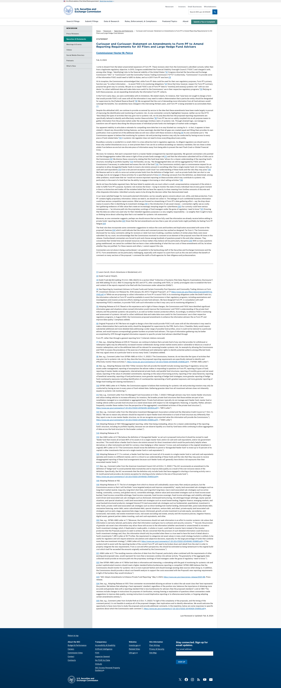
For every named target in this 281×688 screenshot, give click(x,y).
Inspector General (102, 656)
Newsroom (169, 7)
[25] (190, 241)
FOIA (97, 653)
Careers (71, 649)
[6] (136, 101)
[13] (131, 162)
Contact (71, 656)
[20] (179, 207)
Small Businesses (195, 7)
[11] (165, 156)
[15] (119, 170)
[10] (120, 138)
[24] (114, 230)
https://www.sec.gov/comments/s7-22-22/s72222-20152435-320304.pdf (126, 408)
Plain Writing (154, 645)
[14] (157, 164)
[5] (201, 89)
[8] (156, 118)
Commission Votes (75, 653)
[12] (111, 159)
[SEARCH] (214, 11)
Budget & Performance (77, 645)
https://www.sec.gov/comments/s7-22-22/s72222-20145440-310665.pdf (126, 420)
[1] (97, 272)
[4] (166, 84)
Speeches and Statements (123, 31)
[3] (170, 77)
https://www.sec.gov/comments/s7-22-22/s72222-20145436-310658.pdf (157, 362)
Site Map (153, 653)
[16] (209, 170)
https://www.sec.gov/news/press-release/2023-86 (184, 577)
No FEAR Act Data (102, 660)
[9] (182, 133)
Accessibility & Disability (105, 645)
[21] (202, 209)
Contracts (72, 660)
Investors (182, 7)
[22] (123, 221)
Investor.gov (134, 645)
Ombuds (98, 664)
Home (98, 31)
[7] (97, 106)
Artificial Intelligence (103, 649)
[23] (104, 224)
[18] (181, 180)
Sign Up (181, 662)
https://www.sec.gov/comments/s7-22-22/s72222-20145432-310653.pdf (126, 477)
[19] (146, 204)
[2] (167, 72)
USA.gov (132, 653)
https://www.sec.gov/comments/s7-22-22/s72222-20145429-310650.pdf (174, 609)
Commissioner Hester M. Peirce (114, 52)
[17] (159, 175)
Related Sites (134, 649)
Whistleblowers (210, 7)
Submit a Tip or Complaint (204, 22)
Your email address (184, 649)
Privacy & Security (156, 649)
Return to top (73, 636)
